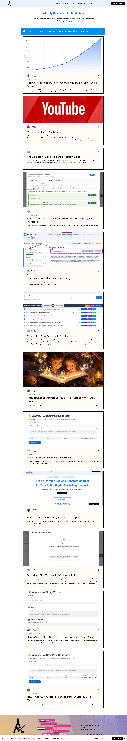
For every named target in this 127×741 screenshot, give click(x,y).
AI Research (30, 454)
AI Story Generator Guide (34, 394)
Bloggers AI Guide (32, 693)
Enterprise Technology (45, 31)
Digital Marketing (32, 79)
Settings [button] (96, 738)
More (83, 31)
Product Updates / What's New (36, 514)
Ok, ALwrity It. (117, 738)
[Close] (125, 738)
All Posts (27, 31)
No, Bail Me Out (105, 738)
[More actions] (99, 75)
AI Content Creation (68, 31)
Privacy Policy (68, 738)
